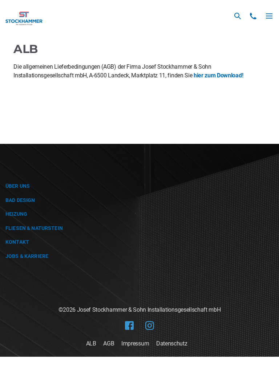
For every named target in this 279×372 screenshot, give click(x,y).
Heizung (16, 214)
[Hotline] (253, 16)
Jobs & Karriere (26, 256)
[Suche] (237, 16)
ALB (91, 343)
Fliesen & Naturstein (34, 228)
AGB (108, 343)
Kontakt (17, 242)
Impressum (135, 343)
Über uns (17, 186)
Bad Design (20, 200)
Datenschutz (171, 343)
